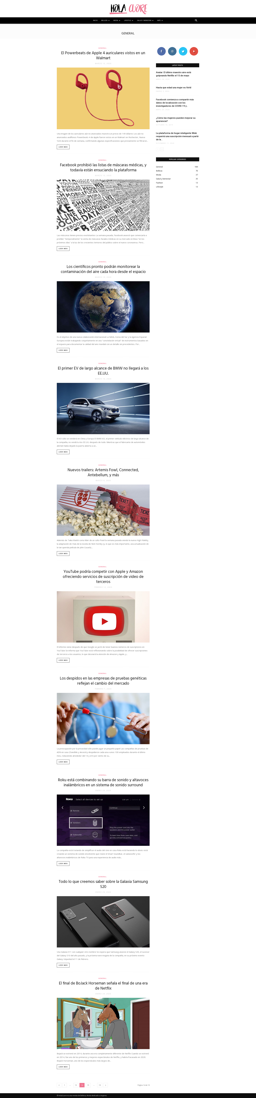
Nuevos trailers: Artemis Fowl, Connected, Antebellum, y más (103, 472)
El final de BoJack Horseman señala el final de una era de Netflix (103, 986)
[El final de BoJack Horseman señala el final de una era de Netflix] (103, 1023)
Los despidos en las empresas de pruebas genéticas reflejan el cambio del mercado (103, 681)
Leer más (63, 147)
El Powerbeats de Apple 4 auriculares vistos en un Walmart (103, 55)
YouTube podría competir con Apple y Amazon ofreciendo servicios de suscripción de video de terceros (103, 577)
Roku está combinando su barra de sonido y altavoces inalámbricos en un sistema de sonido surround (103, 782)
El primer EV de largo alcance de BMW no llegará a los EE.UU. (103, 371)
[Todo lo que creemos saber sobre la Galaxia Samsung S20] (103, 921)
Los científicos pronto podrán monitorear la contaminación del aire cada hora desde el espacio (103, 269)
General (102, 48)
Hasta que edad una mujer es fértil (173, 87)
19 (100, 1085)
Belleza (104, 20)
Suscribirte (194, 48)
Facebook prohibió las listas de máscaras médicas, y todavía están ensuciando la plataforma (103, 167)
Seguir (172, 48)
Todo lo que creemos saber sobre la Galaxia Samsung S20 (103, 884)
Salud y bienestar (144, 20)
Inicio (95, 20)
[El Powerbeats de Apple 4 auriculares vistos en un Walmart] (103, 98)
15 (88, 1085)
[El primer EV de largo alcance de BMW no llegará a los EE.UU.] (103, 408)
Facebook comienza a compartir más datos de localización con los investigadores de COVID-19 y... (175, 102)
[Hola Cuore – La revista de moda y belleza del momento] (128, 9)
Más (159, 20)
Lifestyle (127, 20)
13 (76, 1085)
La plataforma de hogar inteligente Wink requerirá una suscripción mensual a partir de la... (177, 136)
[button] (196, 20)
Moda (115, 20)
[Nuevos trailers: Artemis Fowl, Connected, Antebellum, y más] (103, 510)
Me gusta (161, 48)
